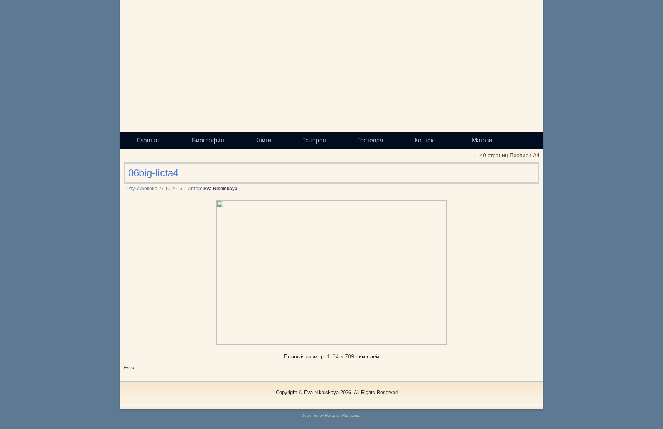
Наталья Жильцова (342, 415)
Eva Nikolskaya (220, 188)
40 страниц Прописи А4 (506, 155)
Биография (208, 140)
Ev (127, 367)
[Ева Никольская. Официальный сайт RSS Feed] (134, 395)
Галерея (314, 140)
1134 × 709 (340, 356)
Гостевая (370, 140)
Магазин (484, 140)
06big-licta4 (153, 173)
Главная (149, 140)
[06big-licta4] (331, 343)
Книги (263, 140)
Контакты (427, 140)
